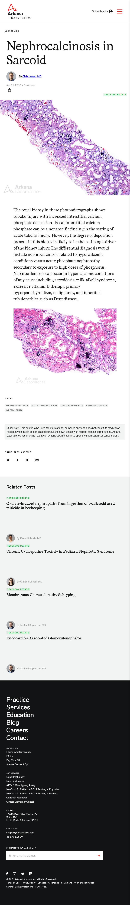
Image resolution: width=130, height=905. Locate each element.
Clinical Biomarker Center (20, 801)
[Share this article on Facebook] (17, 460)
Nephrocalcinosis (96, 405)
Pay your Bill (13, 760)
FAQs (9, 756)
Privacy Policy (29, 882)
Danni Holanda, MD (30, 538)
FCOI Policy (41, 886)
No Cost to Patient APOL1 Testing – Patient (32, 793)
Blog (12, 722)
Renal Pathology (15, 777)
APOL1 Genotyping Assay (21, 785)
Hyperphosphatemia (17, 405)
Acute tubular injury (44, 405)
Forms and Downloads (19, 752)
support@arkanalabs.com (20, 832)
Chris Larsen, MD (32, 76)
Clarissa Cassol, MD (31, 581)
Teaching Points (115, 94)
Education (20, 715)
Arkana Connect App (17, 764)
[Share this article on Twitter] (8, 460)
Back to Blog (11, 30)
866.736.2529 (14, 836)
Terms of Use (13, 882)
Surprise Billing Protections (19, 886)
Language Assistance (48, 882)
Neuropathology (15, 781)
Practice (17, 699)
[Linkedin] (27, 460)
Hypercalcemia (14, 410)
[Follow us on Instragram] (14, 874)
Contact (17, 738)
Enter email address (22, 855)
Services (18, 707)
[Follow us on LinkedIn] (31, 874)
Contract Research (16, 797)
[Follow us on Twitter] (23, 874)
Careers (17, 730)
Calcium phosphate (72, 405)
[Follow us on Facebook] (7, 874)
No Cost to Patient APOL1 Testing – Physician (32, 789)
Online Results (100, 11)
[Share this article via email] (36, 460)
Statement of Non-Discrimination (77, 882)
